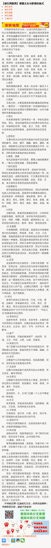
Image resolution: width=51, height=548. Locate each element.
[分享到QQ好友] (18, 540)
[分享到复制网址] (9, 540)
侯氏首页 (9, 7)
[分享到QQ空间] (13, 540)
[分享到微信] (23, 540)
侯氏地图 (9, 15)
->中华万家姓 (7, 536)
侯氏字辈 (9, 10)
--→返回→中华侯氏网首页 (25, 536)
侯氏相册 (9, 12)
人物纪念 (9, 18)
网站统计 (6, 545)
